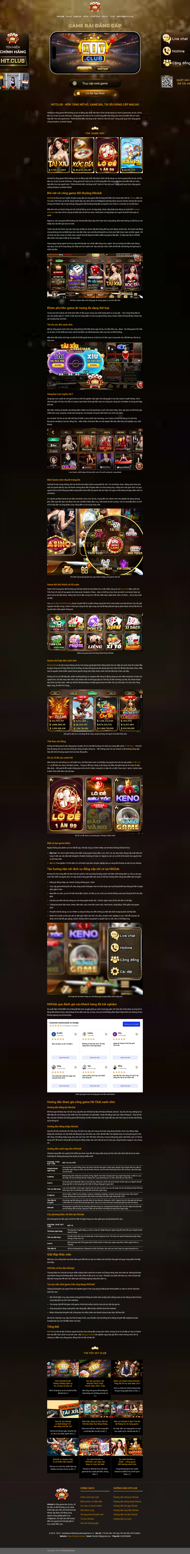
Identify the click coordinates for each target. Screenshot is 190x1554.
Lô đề (112, 16)
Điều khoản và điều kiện (91, 1501)
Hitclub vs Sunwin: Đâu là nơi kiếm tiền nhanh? (63, 1460)
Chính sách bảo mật (89, 1497)
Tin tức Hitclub (87, 1519)
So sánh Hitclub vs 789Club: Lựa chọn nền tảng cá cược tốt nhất (95, 1461)
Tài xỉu (69, 16)
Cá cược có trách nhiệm (91, 1506)
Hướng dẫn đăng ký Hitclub (126, 1497)
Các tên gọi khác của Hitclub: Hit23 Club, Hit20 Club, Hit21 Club (95, 1383)
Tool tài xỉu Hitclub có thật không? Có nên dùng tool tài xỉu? (63, 1424)
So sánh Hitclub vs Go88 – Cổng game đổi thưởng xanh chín (127, 1461)
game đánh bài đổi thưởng (61, 603)
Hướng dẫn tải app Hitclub (125, 1506)
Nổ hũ (86, 16)
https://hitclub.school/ (76, 1536)
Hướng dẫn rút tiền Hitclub (125, 1514)
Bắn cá (105, 16)
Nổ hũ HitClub (52, 665)
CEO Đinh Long (87, 1510)
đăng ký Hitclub (88, 1335)
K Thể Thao (95, 16)
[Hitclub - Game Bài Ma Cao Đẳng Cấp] (95, 6)
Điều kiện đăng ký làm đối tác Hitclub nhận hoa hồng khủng (95, 1422)
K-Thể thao (128, 746)
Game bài (78, 16)
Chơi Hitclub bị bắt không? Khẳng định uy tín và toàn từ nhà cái (63, 1383)
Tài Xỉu (132, 198)
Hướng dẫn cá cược (122, 1519)
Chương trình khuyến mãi (91, 1514)
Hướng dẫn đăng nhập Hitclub (127, 1501)
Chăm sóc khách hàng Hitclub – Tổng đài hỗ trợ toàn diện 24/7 (127, 1382)
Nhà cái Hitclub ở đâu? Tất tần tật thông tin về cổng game (127, 1422)
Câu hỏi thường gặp (89, 1523)
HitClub (50, 198)
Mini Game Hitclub (125, 16)
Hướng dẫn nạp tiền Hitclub (126, 1510)
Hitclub (60, 16)
